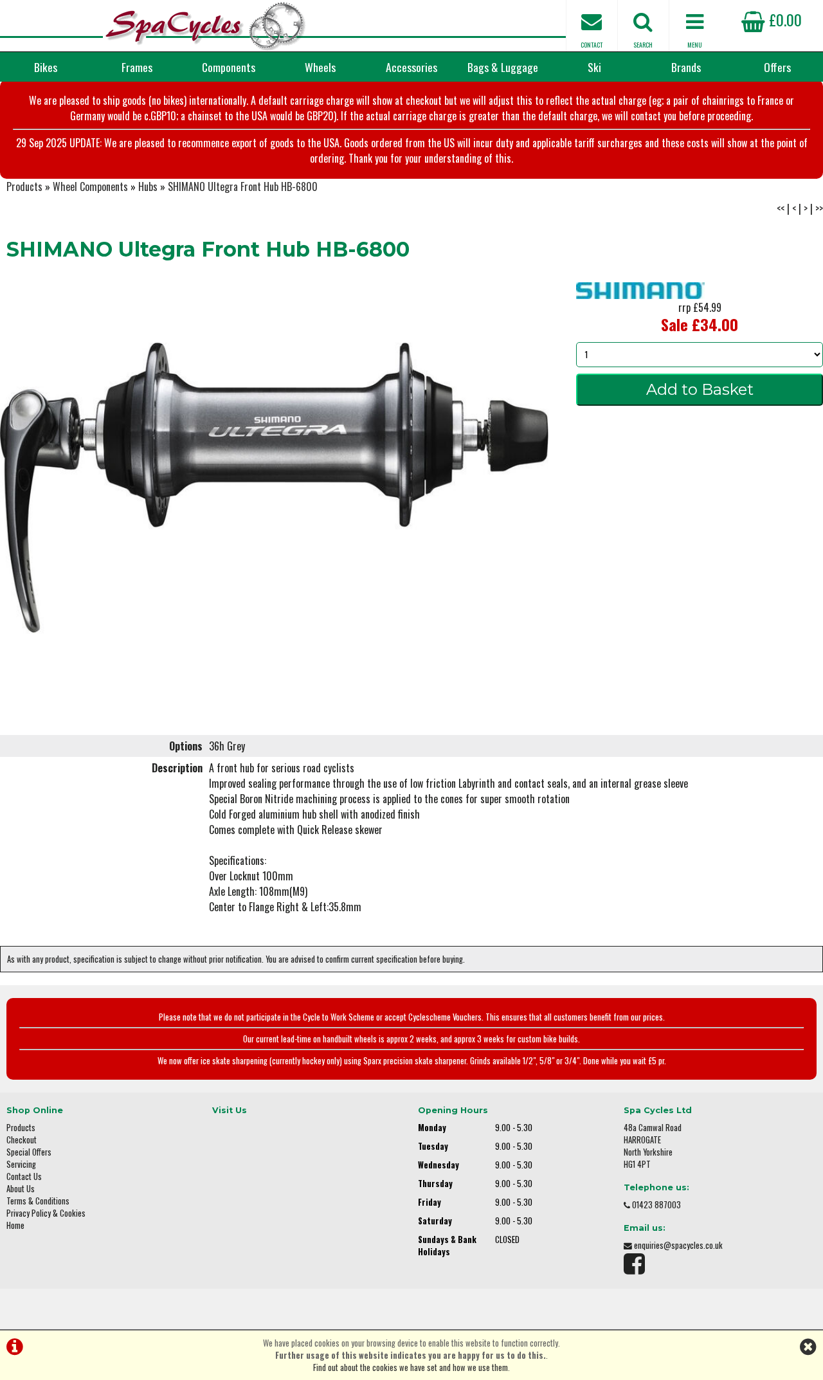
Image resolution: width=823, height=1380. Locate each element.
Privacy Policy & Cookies (46, 1213)
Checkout (21, 1140)
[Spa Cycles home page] (206, 25)
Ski (594, 67)
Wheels (320, 67)
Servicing (21, 1164)
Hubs (148, 186)
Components (228, 67)
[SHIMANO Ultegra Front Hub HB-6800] (274, 488)
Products (24, 186)
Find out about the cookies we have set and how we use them (410, 1367)
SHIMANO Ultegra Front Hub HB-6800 (243, 186)
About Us (20, 1189)
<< (780, 208)
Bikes (45, 67)
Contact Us (24, 1176)
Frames (137, 67)
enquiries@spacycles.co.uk (678, 1245)
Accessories (411, 67)
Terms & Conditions (37, 1201)
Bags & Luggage (502, 67)
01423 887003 (656, 1205)
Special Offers (28, 1152)
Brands (686, 67)
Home (15, 1225)
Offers (777, 67)
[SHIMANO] (640, 294)
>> (819, 208)
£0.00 (783, 19)
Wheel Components (90, 186)
